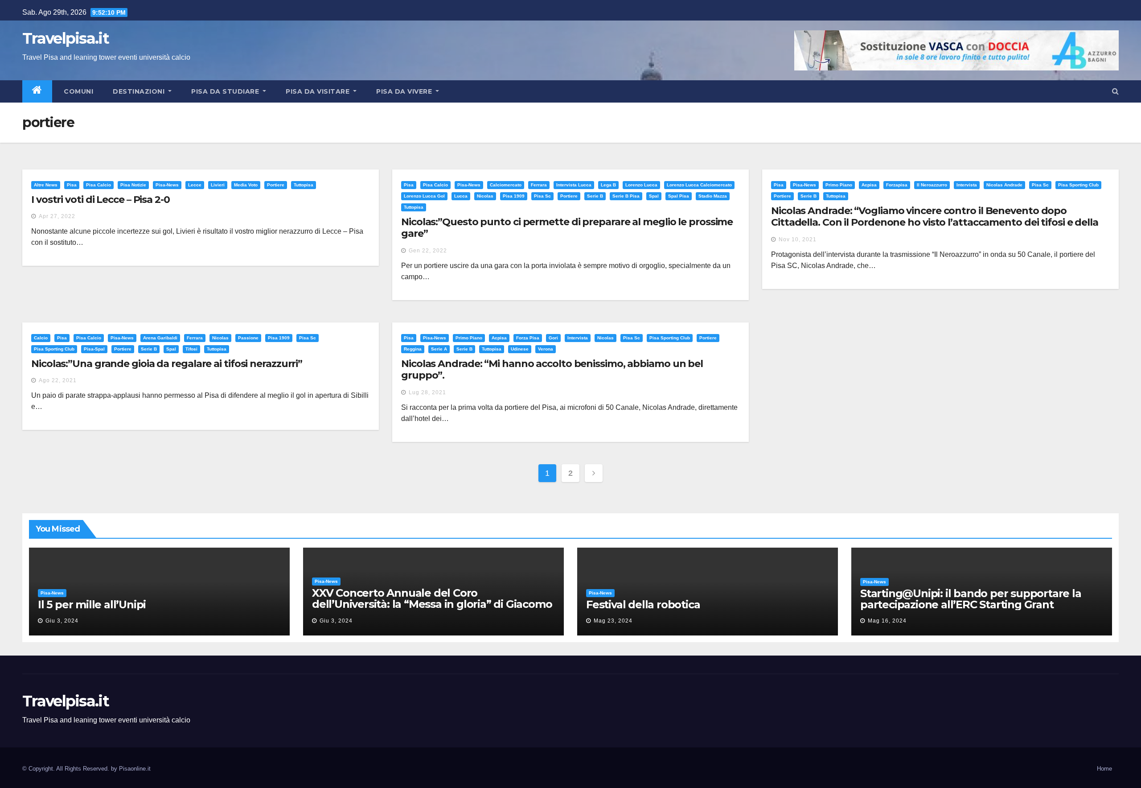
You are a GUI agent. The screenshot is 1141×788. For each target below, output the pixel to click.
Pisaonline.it (135, 768)
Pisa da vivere (405, 91)
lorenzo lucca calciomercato (699, 184)
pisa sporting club (1078, 184)
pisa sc (542, 196)
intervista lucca (573, 184)
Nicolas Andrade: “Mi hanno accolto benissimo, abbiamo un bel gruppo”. (552, 369)
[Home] (37, 91)
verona (545, 349)
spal (654, 196)
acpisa (869, 184)
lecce (194, 184)
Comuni (78, 91)
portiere (275, 184)
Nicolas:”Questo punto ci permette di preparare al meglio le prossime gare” (567, 227)
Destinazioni (140, 91)
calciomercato (505, 184)
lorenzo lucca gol (424, 196)
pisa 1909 (514, 196)
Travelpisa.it (65, 38)
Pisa (72, 184)
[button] (1115, 91)
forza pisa (527, 337)
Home (1104, 768)
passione (248, 337)
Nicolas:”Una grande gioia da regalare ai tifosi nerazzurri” (166, 364)
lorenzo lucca (641, 184)
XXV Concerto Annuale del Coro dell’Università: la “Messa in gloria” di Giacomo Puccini (432, 604)
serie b (595, 196)
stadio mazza (712, 196)
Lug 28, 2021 (427, 392)
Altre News (45, 184)
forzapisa (896, 184)
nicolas (485, 196)
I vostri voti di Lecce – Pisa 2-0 (100, 200)
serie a (439, 349)
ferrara (539, 184)
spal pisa (678, 196)
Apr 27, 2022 (57, 216)
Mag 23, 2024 (613, 621)
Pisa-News (167, 184)
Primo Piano (838, 184)
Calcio (41, 337)
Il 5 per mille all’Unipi (92, 604)
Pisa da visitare (319, 91)
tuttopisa (303, 184)
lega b (608, 184)
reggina (413, 349)
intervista (966, 184)
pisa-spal (94, 349)
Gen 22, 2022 (428, 251)
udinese (520, 349)
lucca (461, 196)
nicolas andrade (1004, 184)
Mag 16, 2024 (887, 621)
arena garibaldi (160, 337)
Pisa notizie (133, 184)
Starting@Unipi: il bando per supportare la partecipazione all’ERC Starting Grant (970, 599)
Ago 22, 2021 (58, 380)
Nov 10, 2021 (798, 239)
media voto (246, 184)
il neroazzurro (932, 184)
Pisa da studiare (226, 91)
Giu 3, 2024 (61, 621)
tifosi (191, 349)
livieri (218, 184)
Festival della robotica (643, 604)
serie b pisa (626, 196)
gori (553, 337)
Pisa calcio (98, 184)
